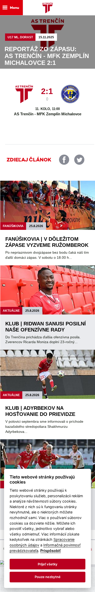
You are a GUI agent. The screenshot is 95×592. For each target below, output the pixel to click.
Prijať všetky (48, 564)
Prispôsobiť (50, 550)
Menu (14, 7)
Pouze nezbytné (48, 577)
